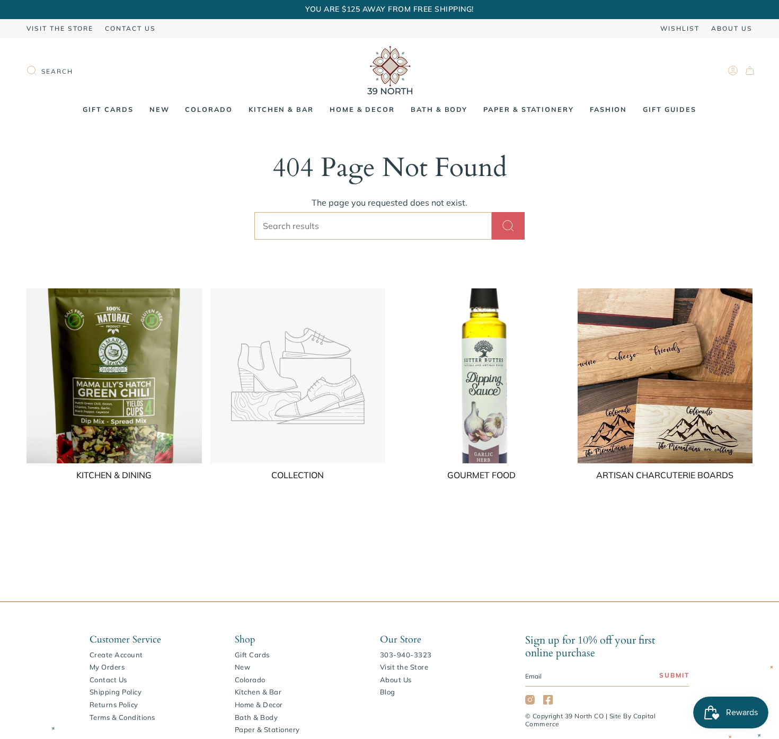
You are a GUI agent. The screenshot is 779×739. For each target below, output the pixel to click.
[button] (159, 109)
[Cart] (749, 70)
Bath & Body (256, 717)
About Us (732, 28)
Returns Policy (114, 704)
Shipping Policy (116, 692)
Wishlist (680, 28)
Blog (387, 692)
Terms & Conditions (122, 717)
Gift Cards (252, 654)
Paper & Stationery (267, 729)
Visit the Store (59, 28)
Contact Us (108, 679)
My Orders (107, 667)
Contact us (130, 28)
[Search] (508, 226)
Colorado (250, 679)
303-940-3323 (406, 654)
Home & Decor (259, 704)
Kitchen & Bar (258, 692)
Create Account (116, 654)
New (243, 667)
